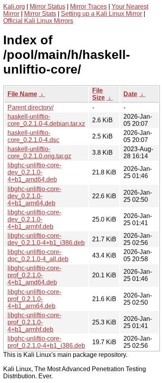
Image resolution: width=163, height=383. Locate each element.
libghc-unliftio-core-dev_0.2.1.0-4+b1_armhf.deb (34, 219)
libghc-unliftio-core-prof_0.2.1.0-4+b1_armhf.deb (34, 322)
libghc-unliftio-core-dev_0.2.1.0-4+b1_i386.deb (46, 239)
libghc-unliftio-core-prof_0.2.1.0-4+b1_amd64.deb (34, 275)
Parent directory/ (30, 107)
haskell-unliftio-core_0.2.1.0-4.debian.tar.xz (46, 120)
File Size (98, 94)
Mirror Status (47, 6)
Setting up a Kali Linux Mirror (101, 13)
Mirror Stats (40, 13)
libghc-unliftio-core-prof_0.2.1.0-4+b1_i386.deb (46, 342)
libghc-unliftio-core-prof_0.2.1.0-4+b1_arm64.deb (34, 298)
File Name (22, 94)
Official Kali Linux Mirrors (38, 20)
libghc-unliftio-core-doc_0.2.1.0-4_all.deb (38, 255)
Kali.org (14, 6)
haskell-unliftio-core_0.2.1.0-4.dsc (33, 136)
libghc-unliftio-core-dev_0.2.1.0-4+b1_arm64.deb (34, 196)
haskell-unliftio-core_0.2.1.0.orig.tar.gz (39, 152)
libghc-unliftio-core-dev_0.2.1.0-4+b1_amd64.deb (34, 172)
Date (130, 94)
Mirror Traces (88, 6)
